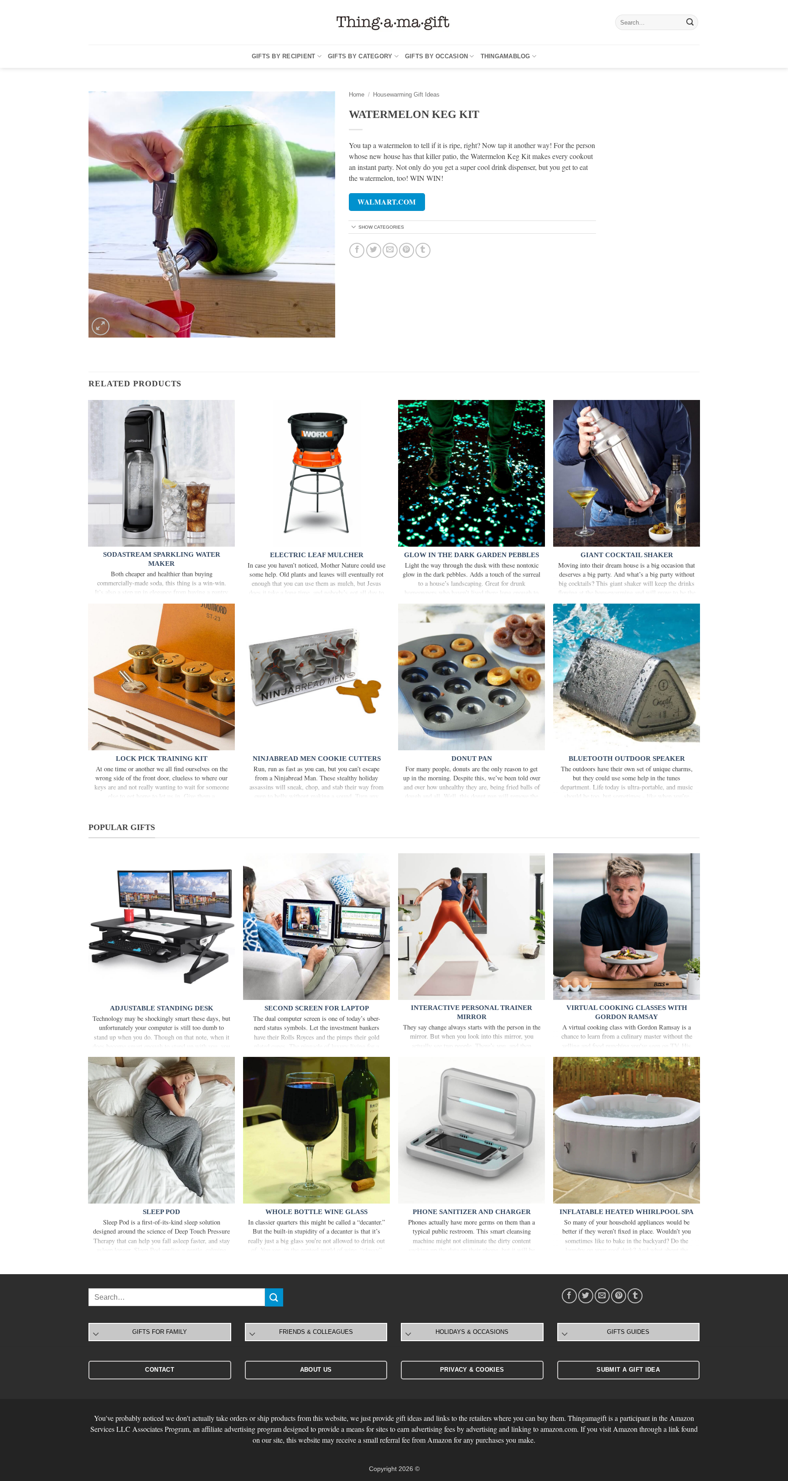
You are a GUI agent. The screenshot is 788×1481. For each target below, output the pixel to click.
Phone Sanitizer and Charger (472, 1211)
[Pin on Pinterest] (406, 250)
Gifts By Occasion (436, 56)
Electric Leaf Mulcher (316, 555)
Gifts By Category (360, 56)
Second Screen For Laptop (316, 1008)
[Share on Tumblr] (422, 250)
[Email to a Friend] (390, 250)
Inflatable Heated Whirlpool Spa (627, 1211)
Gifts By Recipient (284, 56)
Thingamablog (505, 56)
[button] (100, 326)
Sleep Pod (161, 1211)
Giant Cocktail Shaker (627, 555)
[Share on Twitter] (373, 250)
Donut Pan (471, 758)
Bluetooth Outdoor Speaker (627, 758)
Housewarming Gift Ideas (406, 94)
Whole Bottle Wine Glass (316, 1211)
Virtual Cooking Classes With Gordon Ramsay (626, 1012)
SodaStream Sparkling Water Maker (161, 559)
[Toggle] (353, 227)
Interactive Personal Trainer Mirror (471, 1012)
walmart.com (387, 202)
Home (356, 94)
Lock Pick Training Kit (161, 758)
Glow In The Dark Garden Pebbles (471, 555)
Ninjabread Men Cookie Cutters (317, 758)
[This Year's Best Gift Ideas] (394, 22)
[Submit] (690, 22)
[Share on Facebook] (356, 250)
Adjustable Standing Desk (161, 1008)
